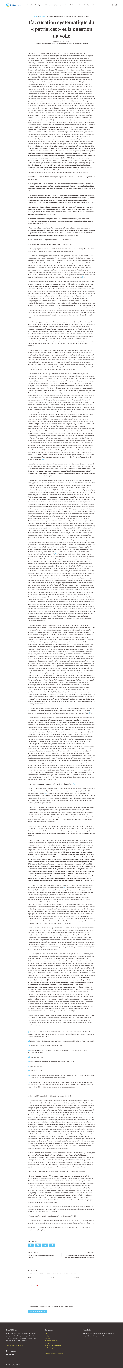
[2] (29, 1041)
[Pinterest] (45, 1245)
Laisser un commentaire (37, 1311)
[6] (35, 632)
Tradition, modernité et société (78, 43)
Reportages (51, 1348)
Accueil (29, 5)
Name (30, 1277)
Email (53, 1277)
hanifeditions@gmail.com (14, 1345)
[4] (29, 1050)
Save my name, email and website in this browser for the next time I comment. (52, 1306)
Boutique (38, 5)
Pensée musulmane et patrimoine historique (54, 43)
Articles (47, 5)
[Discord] (13, 1354)
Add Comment (33, 1286)
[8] (29, 1071)
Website (76, 1277)
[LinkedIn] (52, 1245)
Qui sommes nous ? (60, 5)
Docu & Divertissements (86, 5)
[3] (29, 1045)
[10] (29, 1082)
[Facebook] (31, 1245)
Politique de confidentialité (54, 1354)
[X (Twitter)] (38, 1245)
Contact (72, 5)
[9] (29, 1075)
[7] (90, 713)
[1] (28, 1032)
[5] (29, 1057)
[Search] (112, 5)
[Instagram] (10, 1354)
